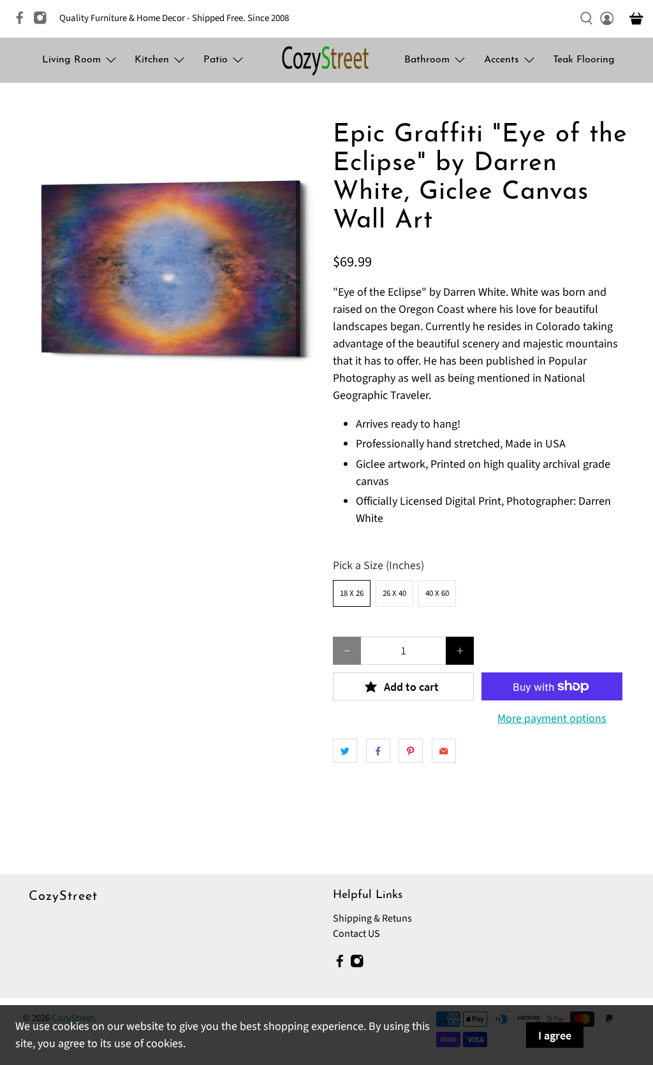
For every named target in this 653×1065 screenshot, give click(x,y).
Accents (501, 60)
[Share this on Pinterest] (411, 751)
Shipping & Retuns (372, 918)
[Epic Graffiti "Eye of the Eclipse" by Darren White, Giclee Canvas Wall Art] (171, 269)
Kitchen (152, 60)
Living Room (71, 60)
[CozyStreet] (326, 60)
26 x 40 (394, 593)
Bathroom (427, 60)
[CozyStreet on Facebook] (23, 22)
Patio (215, 60)
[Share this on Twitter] (345, 751)
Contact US (356, 934)
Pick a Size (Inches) (378, 566)
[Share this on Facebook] (378, 751)
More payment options (551, 719)
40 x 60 (437, 593)
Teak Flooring (584, 60)
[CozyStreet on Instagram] (43, 22)
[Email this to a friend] (444, 751)
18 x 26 (351, 593)
